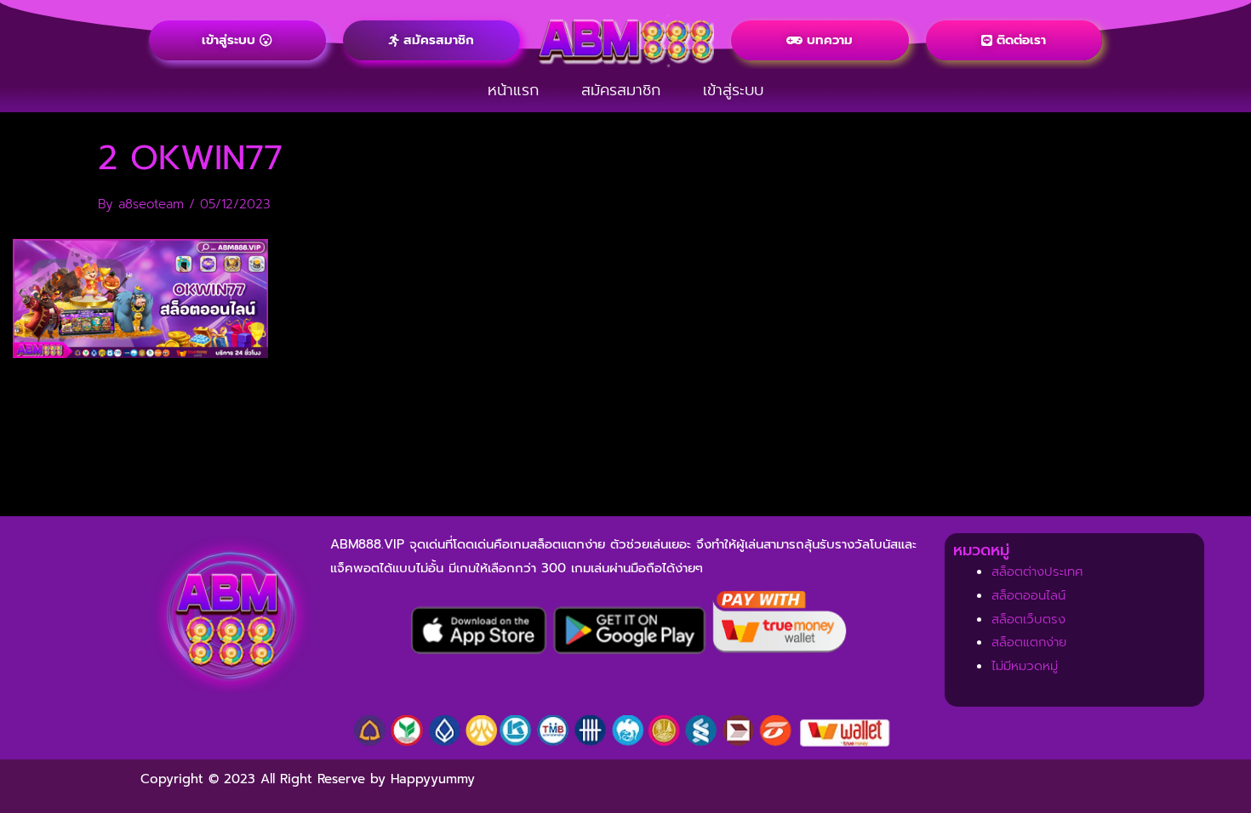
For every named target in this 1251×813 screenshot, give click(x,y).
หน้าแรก (513, 90)
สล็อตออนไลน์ (1028, 595)
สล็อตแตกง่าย (1028, 642)
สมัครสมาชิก (620, 90)
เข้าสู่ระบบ (733, 90)
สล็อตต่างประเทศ (1037, 571)
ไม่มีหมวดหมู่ (1024, 666)
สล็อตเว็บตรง (1028, 619)
